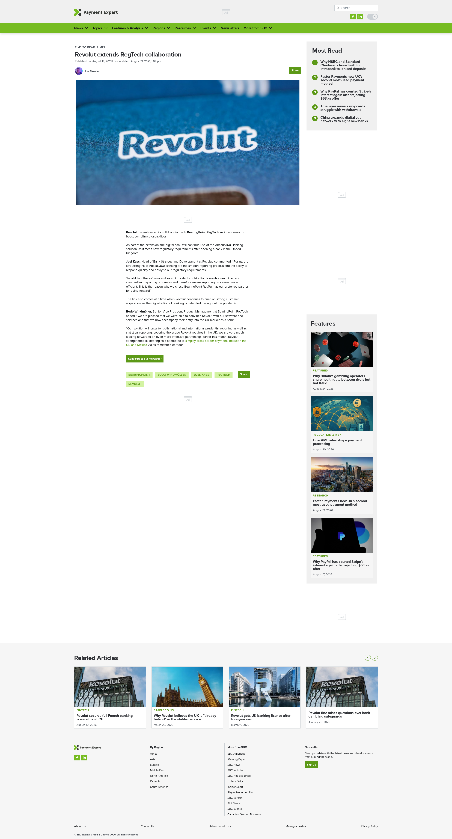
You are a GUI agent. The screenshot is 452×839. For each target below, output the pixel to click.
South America (159, 787)
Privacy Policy (369, 826)
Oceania (155, 781)
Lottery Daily (235, 781)
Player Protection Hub (240, 792)
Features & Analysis (127, 28)
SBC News (233, 765)
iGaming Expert (236, 759)
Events (205, 28)
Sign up (311, 765)
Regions (159, 28)
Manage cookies (296, 826)
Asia (152, 759)
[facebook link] (353, 16)
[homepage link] (96, 12)
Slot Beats (233, 803)
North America (159, 776)
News (78, 28)
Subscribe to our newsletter (144, 359)
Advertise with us (220, 826)
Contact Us (147, 826)
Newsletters (230, 28)
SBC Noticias (235, 770)
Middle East (157, 770)
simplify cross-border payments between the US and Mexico (186, 342)
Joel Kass (201, 375)
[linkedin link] (360, 16)
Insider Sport (235, 787)
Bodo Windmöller (172, 375)
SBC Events (234, 809)
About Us (80, 826)
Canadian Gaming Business (244, 814)
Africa (153, 753)
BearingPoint (139, 375)
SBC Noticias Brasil (239, 776)
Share (295, 70)
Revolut (135, 384)
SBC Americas (236, 753)
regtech (223, 375)
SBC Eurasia (234, 798)
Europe (154, 765)
